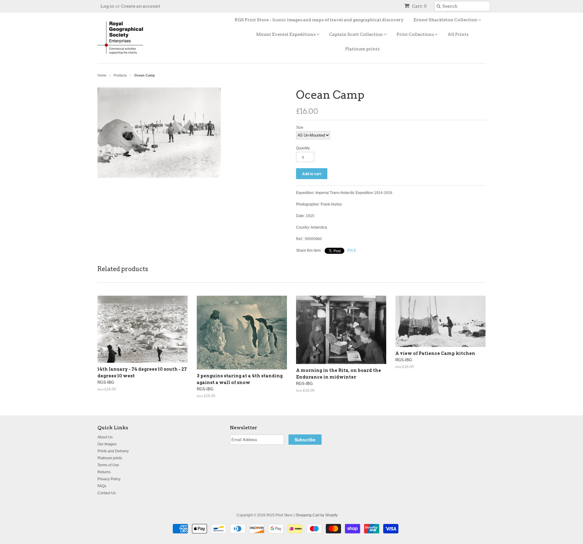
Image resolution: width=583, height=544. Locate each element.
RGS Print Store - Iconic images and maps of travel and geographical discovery (319, 19)
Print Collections (416, 34)
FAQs (101, 486)
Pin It (351, 250)
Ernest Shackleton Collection (446, 19)
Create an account (140, 6)
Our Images (107, 444)
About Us (105, 437)
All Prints (458, 34)
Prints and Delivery (113, 451)
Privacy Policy (109, 479)
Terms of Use (108, 465)
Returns (104, 472)
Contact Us (106, 493)
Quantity (303, 148)
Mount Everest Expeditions (286, 34)
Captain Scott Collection (356, 34)
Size (299, 127)
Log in (107, 6)
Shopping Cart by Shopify (316, 515)
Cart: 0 (419, 6)
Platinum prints (362, 48)
